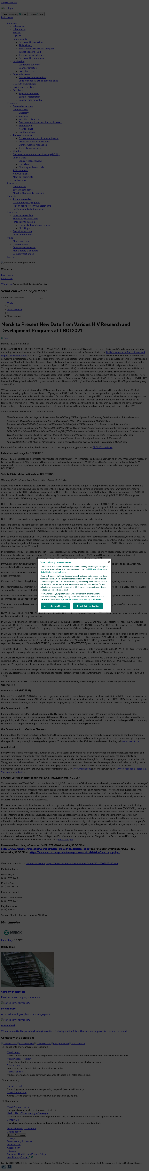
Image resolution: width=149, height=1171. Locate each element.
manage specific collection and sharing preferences (79, 599)
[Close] (109, 562)
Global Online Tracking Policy (52, 572)
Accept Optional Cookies (55, 606)
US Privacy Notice (96, 569)
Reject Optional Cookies (88, 606)
